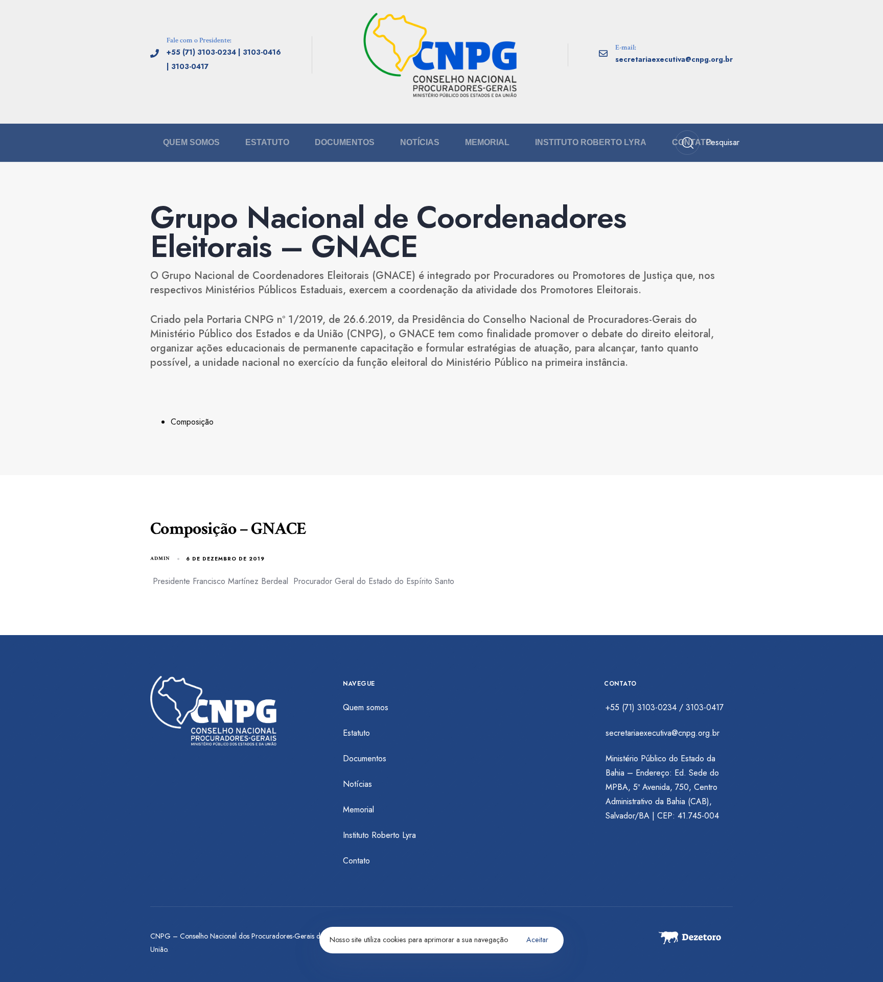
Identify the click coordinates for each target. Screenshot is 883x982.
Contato (692, 142)
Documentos (345, 142)
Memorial (487, 142)
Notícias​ (419, 142)
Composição (192, 422)
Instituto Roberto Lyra (590, 142)
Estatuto (267, 142)
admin (160, 558)
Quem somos (191, 142)
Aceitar (537, 939)
